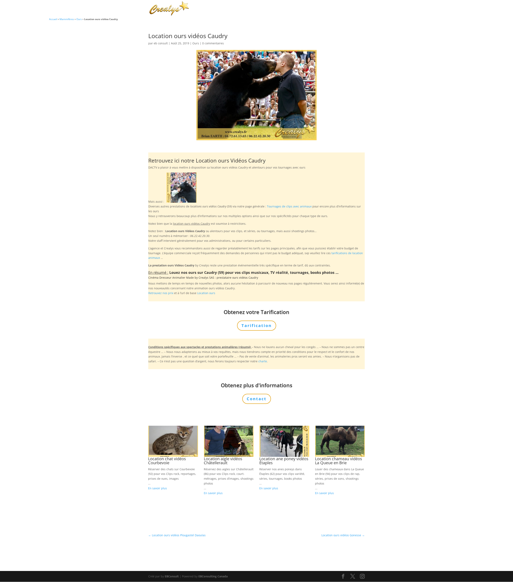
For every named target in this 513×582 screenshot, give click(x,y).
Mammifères (67, 19)
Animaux (261, 9)
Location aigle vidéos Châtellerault (223, 460)
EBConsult (172, 576)
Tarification (331, 9)
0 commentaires (213, 43)
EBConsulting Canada (213, 576)
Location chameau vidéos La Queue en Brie (338, 460)
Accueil (53, 19)
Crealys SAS (206, 277)
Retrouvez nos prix (160, 293)
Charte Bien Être (236, 9)
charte (262, 361)
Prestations (285, 9)
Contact (351, 9)
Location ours (206, 293)
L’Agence (310, 9)
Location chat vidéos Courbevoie (167, 460)
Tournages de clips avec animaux (289, 206)
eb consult (161, 43)
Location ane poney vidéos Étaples (283, 460)
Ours (79, 19)
